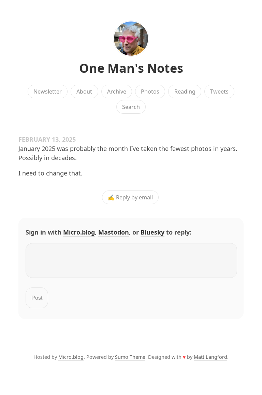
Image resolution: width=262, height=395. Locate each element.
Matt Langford (210, 357)
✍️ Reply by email (130, 197)
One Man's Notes (131, 68)
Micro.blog (79, 232)
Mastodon (113, 232)
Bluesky (152, 232)
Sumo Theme (130, 357)
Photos (150, 91)
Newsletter (47, 91)
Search (131, 107)
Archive (116, 91)
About (84, 91)
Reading (184, 91)
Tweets (219, 91)
